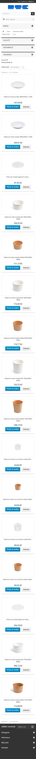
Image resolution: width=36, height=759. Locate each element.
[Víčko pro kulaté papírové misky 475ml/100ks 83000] (18, 607)
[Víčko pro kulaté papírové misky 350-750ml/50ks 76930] (18, 164)
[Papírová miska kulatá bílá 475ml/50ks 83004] (18, 647)
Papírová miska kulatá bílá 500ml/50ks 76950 (18, 299)
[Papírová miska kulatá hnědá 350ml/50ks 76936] (18, 245)
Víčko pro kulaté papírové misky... (18, 177)
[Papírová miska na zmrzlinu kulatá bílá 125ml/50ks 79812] (18, 447)
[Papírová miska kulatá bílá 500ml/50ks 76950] (18, 285)
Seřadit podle (5, 67)
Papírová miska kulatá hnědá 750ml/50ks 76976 (18, 420)
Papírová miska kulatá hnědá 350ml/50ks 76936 (18, 258)
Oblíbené (7, 54)
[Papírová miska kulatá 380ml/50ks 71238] (18, 84)
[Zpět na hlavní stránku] (3, 31)
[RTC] (18, 7)
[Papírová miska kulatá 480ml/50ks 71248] (18, 124)
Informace (8, 47)
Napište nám (24, 1)
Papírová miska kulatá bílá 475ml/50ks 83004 (18, 661)
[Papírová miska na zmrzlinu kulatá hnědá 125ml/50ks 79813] (18, 487)
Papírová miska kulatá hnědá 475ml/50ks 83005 (18, 701)
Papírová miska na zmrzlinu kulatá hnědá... (18, 499)
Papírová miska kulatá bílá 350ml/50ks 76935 (18, 218)
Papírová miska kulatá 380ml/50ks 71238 (18, 97)
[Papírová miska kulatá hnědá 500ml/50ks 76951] (18, 326)
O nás (19, 1)
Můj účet (5, 742)
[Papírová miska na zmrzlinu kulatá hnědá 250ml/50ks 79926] (18, 567)
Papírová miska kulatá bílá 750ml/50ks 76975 (18, 379)
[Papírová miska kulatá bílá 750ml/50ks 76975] (18, 366)
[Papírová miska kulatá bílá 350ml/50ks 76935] (18, 204)
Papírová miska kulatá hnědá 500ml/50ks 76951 (18, 339)
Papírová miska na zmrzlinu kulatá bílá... (18, 459)
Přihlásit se (31, 1)
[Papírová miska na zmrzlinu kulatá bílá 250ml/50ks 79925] (18, 527)
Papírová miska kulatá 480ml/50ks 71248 (18, 137)
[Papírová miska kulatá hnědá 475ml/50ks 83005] (18, 687)
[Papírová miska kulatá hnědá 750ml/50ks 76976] (18, 406)
